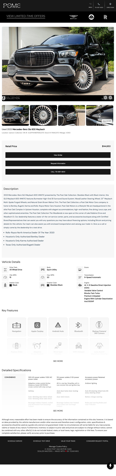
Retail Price (11, 146)
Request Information (58, 163)
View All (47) (107, 121)
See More (58, 361)
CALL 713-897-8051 (58, 172)
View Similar (58, 155)
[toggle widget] (110, 465)
